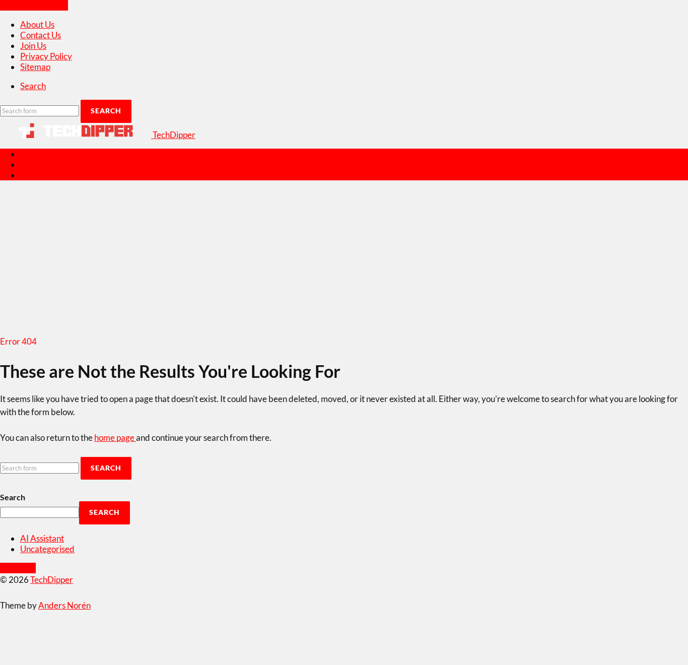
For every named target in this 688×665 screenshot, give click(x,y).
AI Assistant (42, 538)
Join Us (33, 45)
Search (12, 497)
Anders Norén (64, 605)
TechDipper (51, 579)
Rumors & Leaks (50, 175)
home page (115, 437)
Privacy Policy (46, 56)
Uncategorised (47, 549)
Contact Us (40, 35)
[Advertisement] (344, 259)
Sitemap (35, 66)
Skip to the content (34, 5)
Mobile (33, 164)
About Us (37, 24)
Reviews (35, 154)
